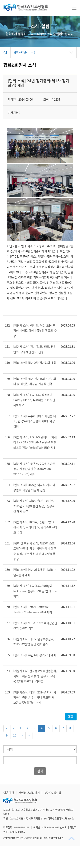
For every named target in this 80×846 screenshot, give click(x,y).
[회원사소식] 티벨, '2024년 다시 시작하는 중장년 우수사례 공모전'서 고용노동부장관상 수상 (34, 697)
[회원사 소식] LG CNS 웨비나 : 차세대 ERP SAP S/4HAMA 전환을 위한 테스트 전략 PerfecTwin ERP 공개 (35, 442)
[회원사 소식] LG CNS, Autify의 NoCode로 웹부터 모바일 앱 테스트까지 (35, 591)
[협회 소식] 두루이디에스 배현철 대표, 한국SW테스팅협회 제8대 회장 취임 (34, 421)
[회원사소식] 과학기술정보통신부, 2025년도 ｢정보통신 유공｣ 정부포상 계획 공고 (34, 506)
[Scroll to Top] (72, 838)
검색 (40, 771)
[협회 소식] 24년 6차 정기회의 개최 (34, 655)
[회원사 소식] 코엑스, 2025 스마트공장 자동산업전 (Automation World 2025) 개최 (34, 469)
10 (14, 735)
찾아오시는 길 (52, 792)
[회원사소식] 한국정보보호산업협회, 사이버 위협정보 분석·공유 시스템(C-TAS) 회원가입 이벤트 (35, 676)
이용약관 (8, 792)
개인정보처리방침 (29, 792)
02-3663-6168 (22, 827)
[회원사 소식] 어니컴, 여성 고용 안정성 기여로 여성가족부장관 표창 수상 (35, 330)
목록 (71, 716)
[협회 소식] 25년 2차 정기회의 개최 (34, 362)
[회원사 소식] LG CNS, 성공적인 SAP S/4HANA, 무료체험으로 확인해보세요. (34, 400)
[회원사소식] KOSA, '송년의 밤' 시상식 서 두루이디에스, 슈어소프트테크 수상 (35, 527)
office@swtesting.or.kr (54, 827)
